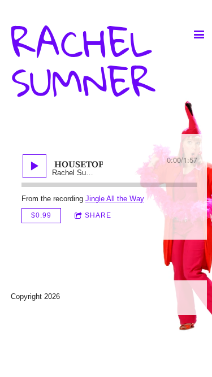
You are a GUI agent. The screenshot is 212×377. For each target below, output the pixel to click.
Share (98, 215)
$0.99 (41, 215)
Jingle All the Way (114, 198)
